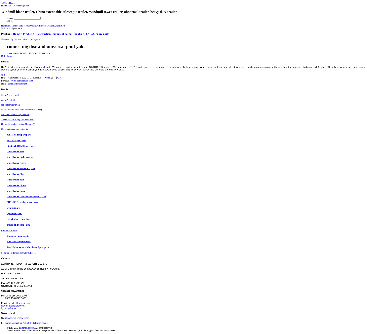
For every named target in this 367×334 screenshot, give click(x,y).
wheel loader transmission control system (26, 196)
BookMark (18, 5)
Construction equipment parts (53, 33)
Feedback (5, 323)
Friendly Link (41, 323)
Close (60, 77)
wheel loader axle (15, 151)
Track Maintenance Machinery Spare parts (28, 247)
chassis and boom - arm (18, 225)
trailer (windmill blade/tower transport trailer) (21, 109)
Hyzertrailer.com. (27, 328)
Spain (26, 5)
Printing (48, 77)
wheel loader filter (15, 174)
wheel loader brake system (20, 157)
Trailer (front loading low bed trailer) (17, 119)
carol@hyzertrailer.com (13, 305)
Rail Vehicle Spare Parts (19, 241)
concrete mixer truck (10, 105)
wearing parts (13, 208)
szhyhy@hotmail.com (19, 303)
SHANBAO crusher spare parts (22, 202)
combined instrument (17, 83)
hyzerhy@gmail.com (11, 308)
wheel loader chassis (16, 163)
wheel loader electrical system (21, 168)
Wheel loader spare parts (19, 134)
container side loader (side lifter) (15, 114)
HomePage (6, 5)
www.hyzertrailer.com (18, 318)
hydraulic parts (14, 213)
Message (14, 323)
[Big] (20, 39)
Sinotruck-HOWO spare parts (91, 33)
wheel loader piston (16, 185)
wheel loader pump (16, 191)
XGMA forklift (8, 100)
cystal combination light (22, 80)
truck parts (46, 67)
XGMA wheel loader (10, 95)
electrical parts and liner (18, 219)
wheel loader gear (15, 179)
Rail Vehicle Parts (9, 230)
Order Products (8, 56)
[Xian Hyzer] (8, 3)
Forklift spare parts (16, 140)
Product (27, 33)
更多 (3, 74)
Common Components (18, 236)
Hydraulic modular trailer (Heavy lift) (18, 124)
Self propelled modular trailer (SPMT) (18, 253)
